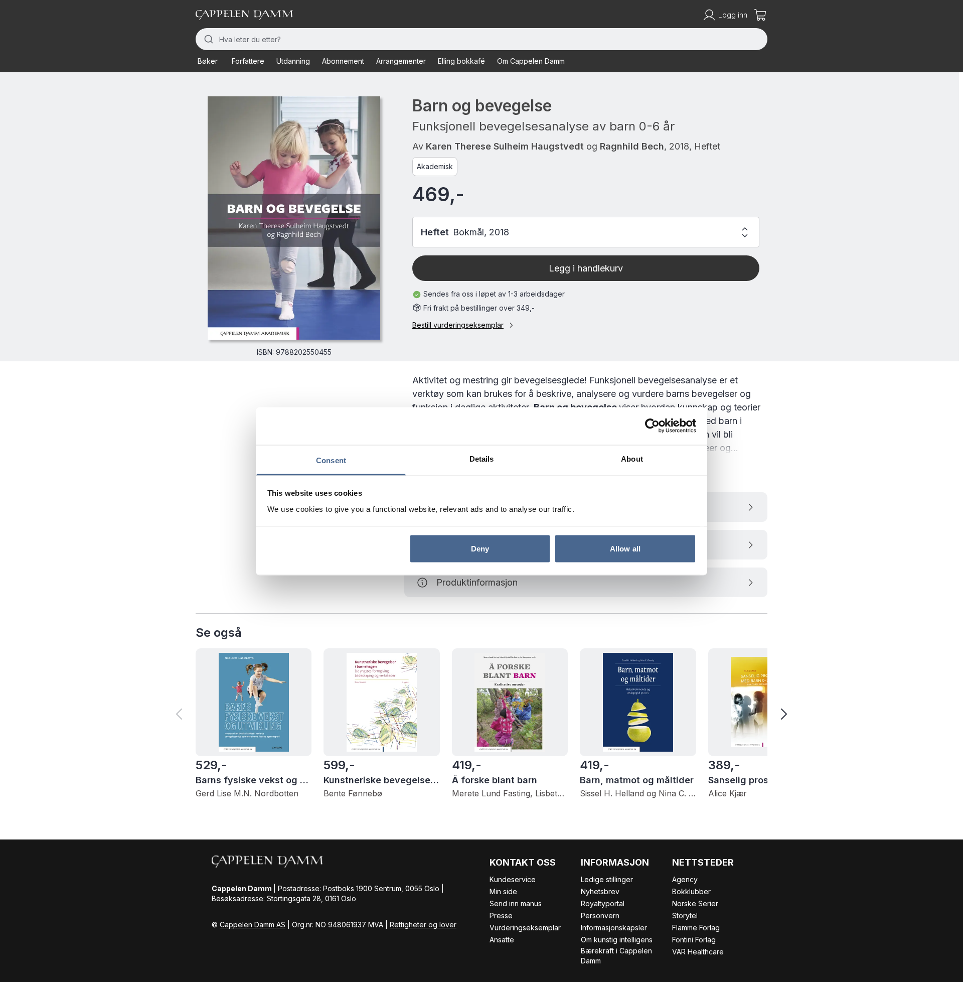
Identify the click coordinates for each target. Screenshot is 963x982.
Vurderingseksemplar (525, 927)
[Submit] (207, 39)
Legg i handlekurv (586, 268)
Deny (480, 548)
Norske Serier (695, 903)
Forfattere (248, 61)
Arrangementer (401, 61)
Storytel (685, 915)
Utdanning (293, 61)
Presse (501, 915)
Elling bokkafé (461, 61)
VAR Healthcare (698, 951)
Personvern (600, 915)
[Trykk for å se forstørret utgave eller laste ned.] (294, 218)
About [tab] (632, 458)
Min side (503, 891)
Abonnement (343, 61)
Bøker (208, 61)
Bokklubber (691, 891)
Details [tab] (481, 458)
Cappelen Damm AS (252, 924)
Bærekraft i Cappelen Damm (616, 955)
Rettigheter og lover (423, 924)
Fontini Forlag (694, 939)
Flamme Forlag (696, 927)
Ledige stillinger (607, 879)
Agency (685, 879)
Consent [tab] (331, 460)
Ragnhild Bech (632, 146)
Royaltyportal (602, 903)
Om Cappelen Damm (531, 61)
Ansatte (502, 939)
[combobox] (481, 39)
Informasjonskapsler (614, 927)
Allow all (625, 548)
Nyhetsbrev (600, 891)
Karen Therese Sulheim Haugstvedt (505, 146)
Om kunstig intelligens (617, 939)
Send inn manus (516, 903)
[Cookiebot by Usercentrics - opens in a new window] (652, 426)
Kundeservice (513, 879)
